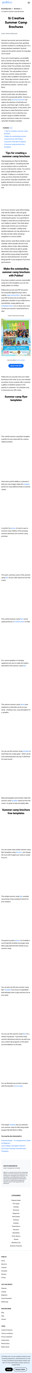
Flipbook (3, 1288)
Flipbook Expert (16, 1200)
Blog (2, 1312)
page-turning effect (13, 295)
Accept (9, 1369)
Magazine (4, 1295)
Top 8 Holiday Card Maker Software (13, 1146)
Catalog (3, 1292)
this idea (19, 852)
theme (22, 704)
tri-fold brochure (19, 622)
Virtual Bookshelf (6, 1298)
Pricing (3, 1277)
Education (16, 1229)
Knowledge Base (6, 9)
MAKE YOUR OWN (16, 366)
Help (2, 1316)
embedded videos (7, 306)
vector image (18, 1086)
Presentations (16, 1226)
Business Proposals (16, 1246)
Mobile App (4, 1302)
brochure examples (20, 360)
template (26, 484)
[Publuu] (7, 2)
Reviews (3, 1274)
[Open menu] (28, 2)
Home (3, 1261)
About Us (4, 1264)
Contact (3, 1319)
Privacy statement (6, 1337)
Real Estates (16, 1216)
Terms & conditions (7, 1333)
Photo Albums (16, 1236)
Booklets (16, 1223)
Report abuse (5, 1347)
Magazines (16, 1213)
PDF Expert (16, 1203)
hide (11, 128)
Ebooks (16, 1239)
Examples (4, 1271)
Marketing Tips (16, 1242)
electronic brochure (18, 100)
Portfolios (16, 1220)
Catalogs (16, 1207)
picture (13, 528)
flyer (7, 578)
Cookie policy (5, 1340)
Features (3, 1267)
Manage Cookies (20, 1369)
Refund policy (5, 1343)
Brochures (17, 9)
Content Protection (6, 1330)
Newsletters (16, 1233)
